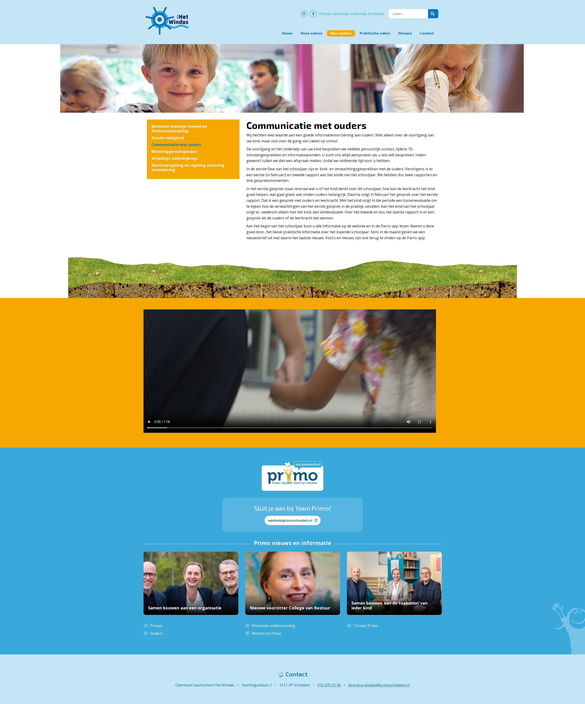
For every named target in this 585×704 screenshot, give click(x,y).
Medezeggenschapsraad (174, 151)
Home (287, 33)
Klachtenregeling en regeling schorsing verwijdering (188, 167)
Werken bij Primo (267, 633)
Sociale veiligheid (168, 137)
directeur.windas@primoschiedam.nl (379, 685)
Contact (427, 33)
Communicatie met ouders (176, 144)
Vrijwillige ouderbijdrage (175, 158)
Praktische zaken (375, 33)
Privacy (156, 625)
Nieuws (405, 33)
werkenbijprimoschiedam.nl (290, 520)
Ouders (156, 633)
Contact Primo (366, 625)
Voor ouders (341, 33)
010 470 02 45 (329, 685)
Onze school (311, 33)
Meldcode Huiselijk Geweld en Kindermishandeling (179, 128)
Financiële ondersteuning (273, 625)
